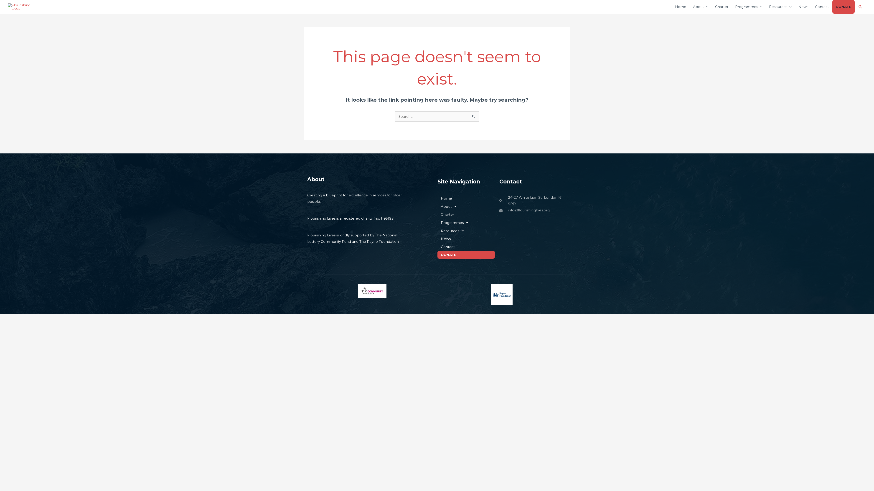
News (803, 7)
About (698, 7)
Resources (778, 7)
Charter (721, 7)
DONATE (843, 7)
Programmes (746, 7)
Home (680, 7)
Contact (822, 7)
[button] (860, 7)
